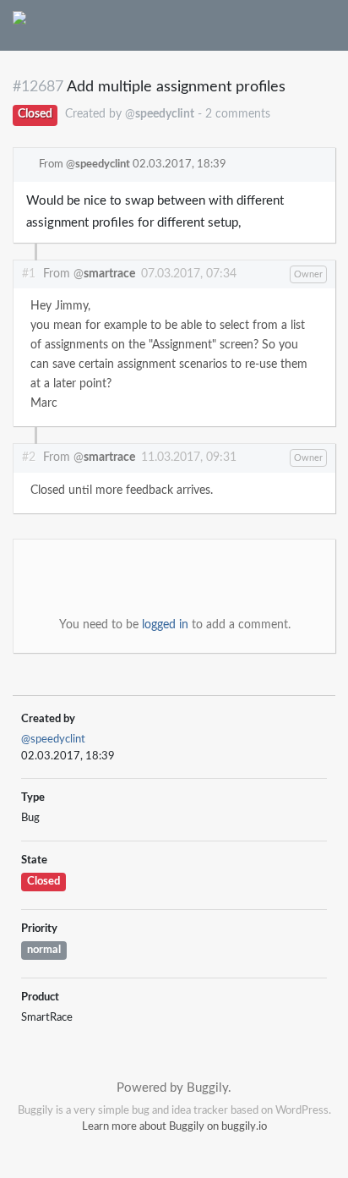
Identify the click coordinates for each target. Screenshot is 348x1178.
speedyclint (102, 164)
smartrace (109, 274)
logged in (165, 625)
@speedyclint (53, 739)
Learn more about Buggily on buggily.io (174, 1126)
